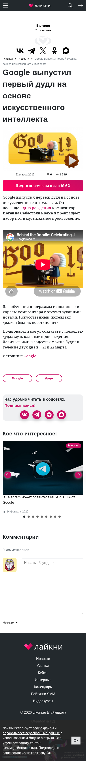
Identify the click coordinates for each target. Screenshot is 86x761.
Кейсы (43, 673)
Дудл (49, 378)
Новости (43, 659)
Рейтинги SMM (43, 694)
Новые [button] (9, 623)
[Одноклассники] (54, 50)
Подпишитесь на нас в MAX (43, 185)
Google (30, 356)
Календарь (43, 687)
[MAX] (66, 50)
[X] (43, 50)
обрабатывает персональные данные (31, 733)
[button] (24, 517)
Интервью (43, 680)
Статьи (43, 666)
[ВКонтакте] (20, 50)
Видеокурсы (43, 701)
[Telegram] (31, 50)
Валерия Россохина (43, 28)
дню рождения (37, 208)
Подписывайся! (20, 405)
